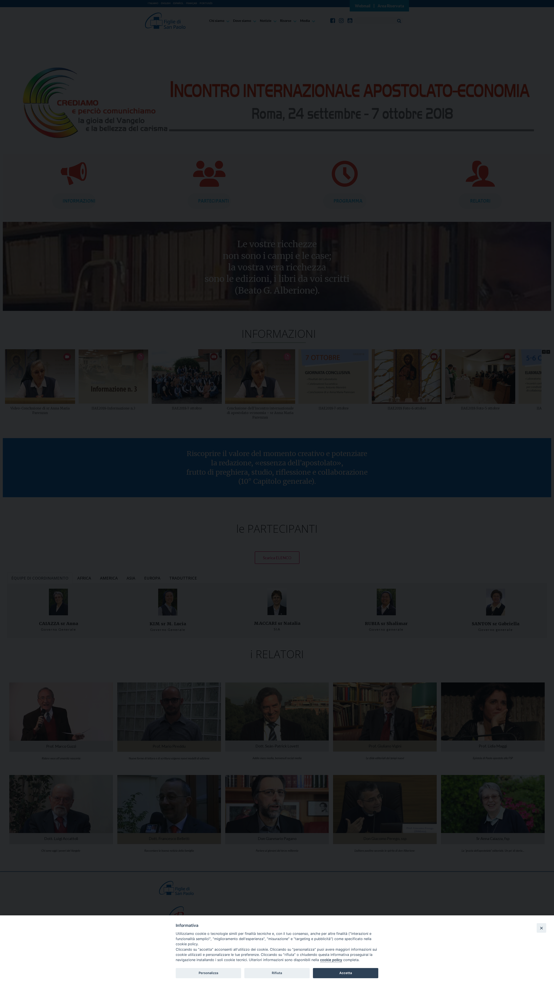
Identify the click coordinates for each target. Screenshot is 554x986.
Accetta (345, 973)
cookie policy (331, 960)
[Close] (541, 928)
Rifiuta (277, 973)
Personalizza (208, 973)
